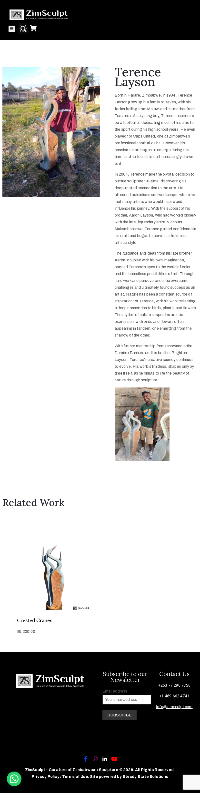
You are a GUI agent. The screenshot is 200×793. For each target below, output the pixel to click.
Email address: (115, 691)
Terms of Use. (75, 776)
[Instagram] (95, 758)
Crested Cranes (34, 620)
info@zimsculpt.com (174, 706)
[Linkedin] (104, 758)
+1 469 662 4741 (174, 696)
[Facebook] (85, 758)
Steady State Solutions (145, 776)
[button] (14, 779)
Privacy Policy (46, 776)
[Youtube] (114, 758)
